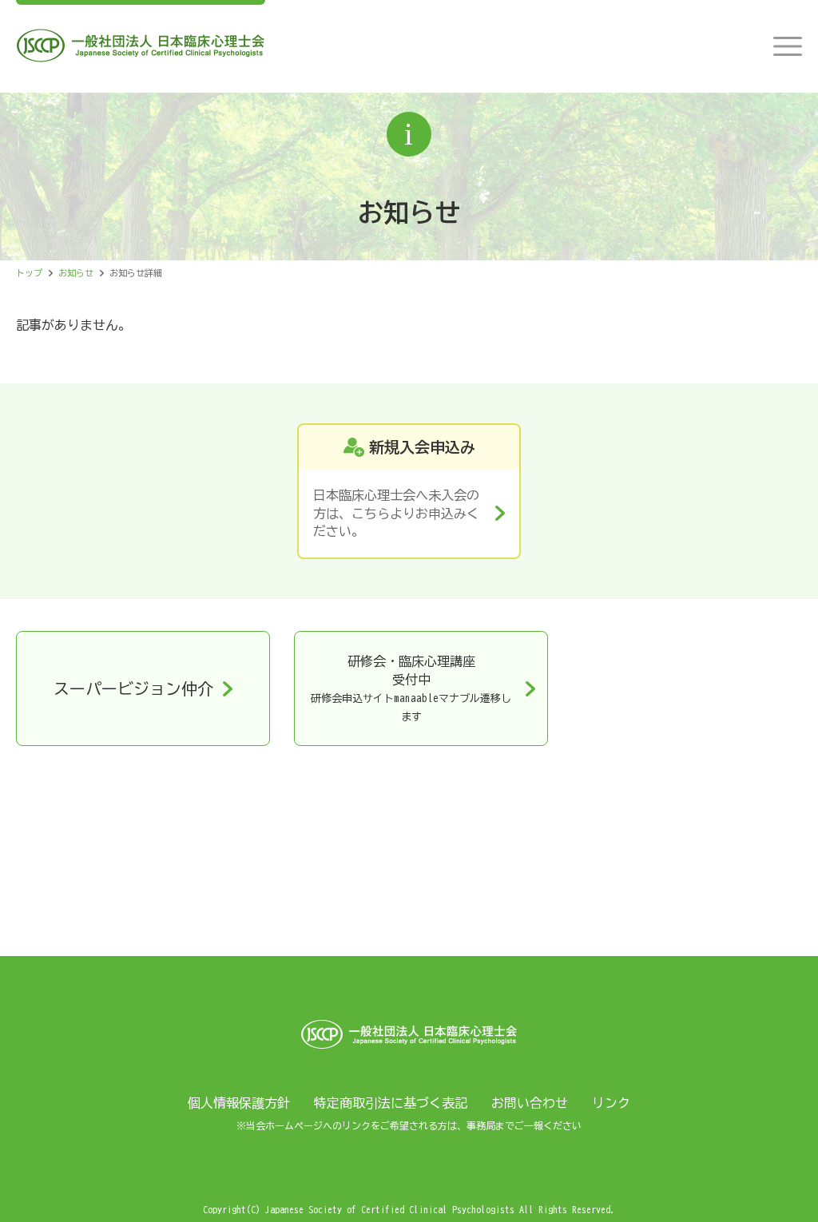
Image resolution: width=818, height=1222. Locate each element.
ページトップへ (778, 1182)
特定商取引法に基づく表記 (390, 1103)
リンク (611, 1103)
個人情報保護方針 (239, 1103)
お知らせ (75, 272)
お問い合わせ (529, 1103)
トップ (29, 272)
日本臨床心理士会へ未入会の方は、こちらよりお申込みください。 (396, 513)
